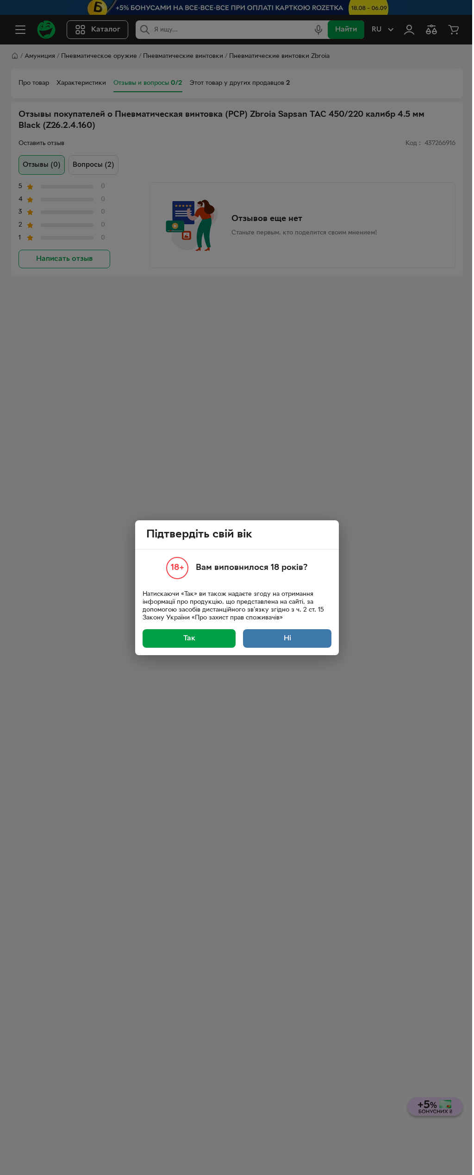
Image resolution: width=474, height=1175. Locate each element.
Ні (287, 638)
